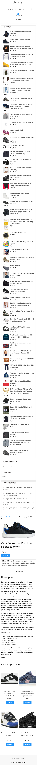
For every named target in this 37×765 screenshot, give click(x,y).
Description (19, 571)
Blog (13, 759)
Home (3, 517)
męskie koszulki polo (20, 565)
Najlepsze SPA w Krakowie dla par (16, 499)
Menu (19, 19)
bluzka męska (6, 563)
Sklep (23, 759)
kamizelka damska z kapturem (20, 563)
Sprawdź (5, 556)
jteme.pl (18, 2)
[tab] (19, 571)
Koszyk (18, 759)
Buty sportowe (10, 517)
